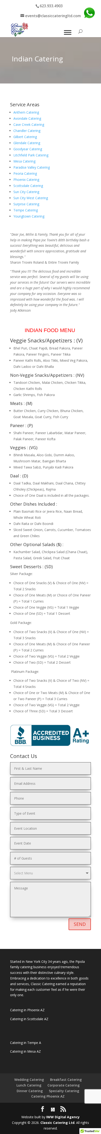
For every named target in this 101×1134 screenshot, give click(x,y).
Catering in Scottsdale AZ (29, 1019)
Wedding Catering (29, 1079)
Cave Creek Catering (28, 124)
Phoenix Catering (26, 179)
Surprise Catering (26, 204)
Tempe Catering (25, 210)
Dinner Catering (30, 1091)
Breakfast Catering (66, 1079)
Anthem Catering (26, 112)
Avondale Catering (27, 118)
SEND (80, 924)
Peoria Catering (25, 173)
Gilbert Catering (25, 137)
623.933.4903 (51, 5)
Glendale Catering (26, 143)
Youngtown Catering (28, 216)
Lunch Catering (28, 1085)
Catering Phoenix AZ (48, 1096)
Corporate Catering (63, 1085)
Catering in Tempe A (25, 1042)
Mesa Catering (24, 161)
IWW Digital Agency (63, 1117)
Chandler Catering (26, 130)
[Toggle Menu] (67, 32)
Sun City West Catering (30, 198)
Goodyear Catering (27, 149)
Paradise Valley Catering (31, 167)
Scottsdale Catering (28, 185)
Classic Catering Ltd (57, 1122)
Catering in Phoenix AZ (27, 1010)
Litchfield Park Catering (30, 155)
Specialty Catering (64, 1091)
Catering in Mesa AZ (25, 1051)
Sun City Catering (26, 192)
